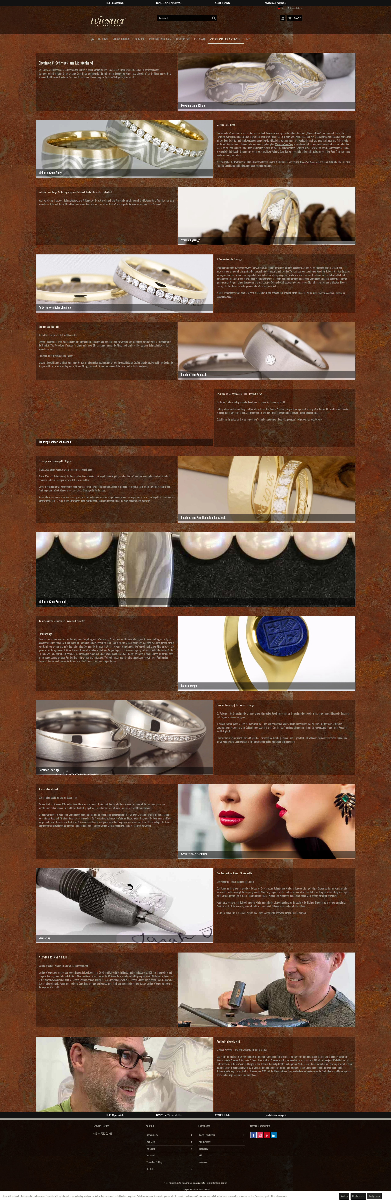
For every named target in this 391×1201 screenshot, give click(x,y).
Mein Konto (150, 1142)
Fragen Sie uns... (152, 1135)
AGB (200, 1156)
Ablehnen (344, 1196)
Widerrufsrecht (204, 1142)
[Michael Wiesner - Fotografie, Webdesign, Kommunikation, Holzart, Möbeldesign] (124, 1074)
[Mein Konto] (282, 18)
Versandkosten (200, 1183)
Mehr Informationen (279, 1196)
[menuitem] (187, 18)
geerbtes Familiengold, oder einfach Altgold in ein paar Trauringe (107, 487)
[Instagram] (260, 1135)
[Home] (92, 39)
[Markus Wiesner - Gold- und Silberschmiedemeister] (266, 989)
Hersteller (150, 1169)
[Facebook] (253, 1135)
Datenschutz (203, 1149)
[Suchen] (214, 18)
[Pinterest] (267, 1135)
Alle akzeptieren (358, 1196)
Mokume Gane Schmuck (150, 204)
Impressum (203, 1162)
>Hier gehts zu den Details (309, 419)
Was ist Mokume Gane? (310, 162)
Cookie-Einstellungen (207, 1135)
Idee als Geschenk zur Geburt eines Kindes (272, 888)
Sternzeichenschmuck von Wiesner (111, 818)
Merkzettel (150, 1149)
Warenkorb (150, 1156)
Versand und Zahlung (154, 1162)
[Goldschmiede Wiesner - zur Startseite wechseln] (108, 22)
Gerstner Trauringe (225, 738)
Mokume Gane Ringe (78, 73)
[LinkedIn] (274, 1135)
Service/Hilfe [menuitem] (294, 8)
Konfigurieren (374, 1196)
